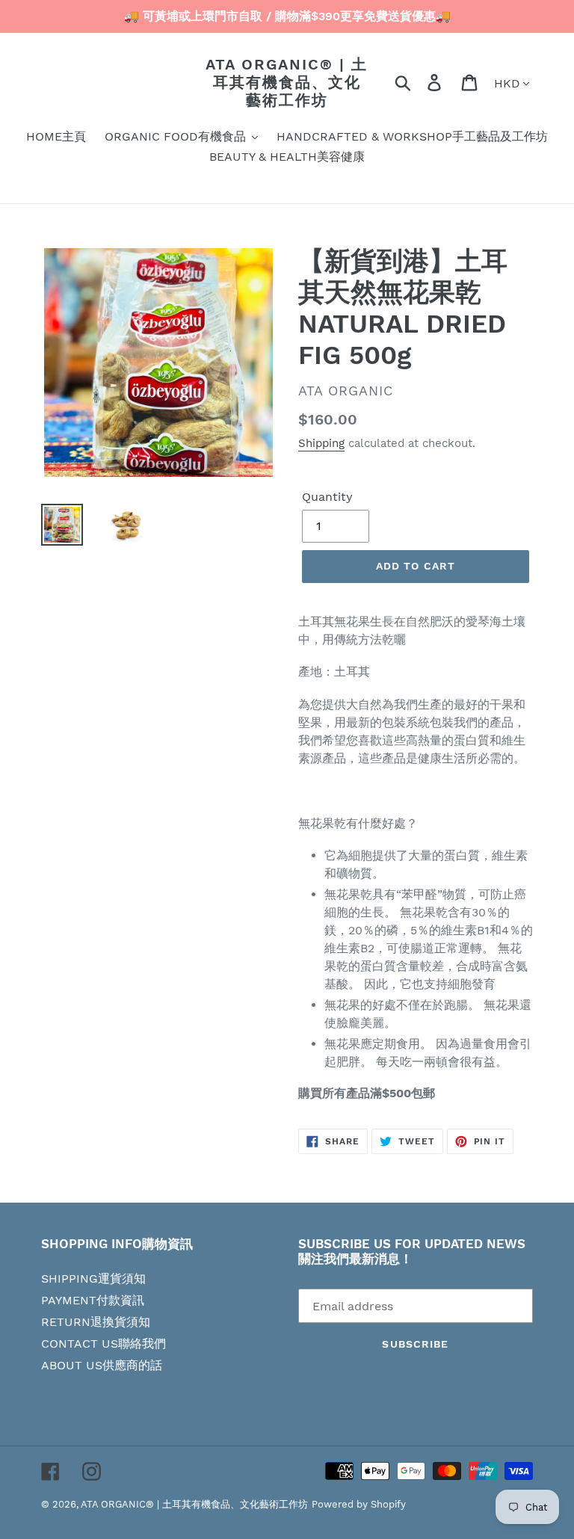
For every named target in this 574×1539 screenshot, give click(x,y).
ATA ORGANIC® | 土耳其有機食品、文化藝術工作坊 (287, 82)
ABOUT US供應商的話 (101, 1365)
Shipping (321, 443)
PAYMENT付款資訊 (92, 1300)
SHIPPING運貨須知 (93, 1278)
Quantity (327, 497)
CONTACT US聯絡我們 (103, 1343)
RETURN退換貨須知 (95, 1322)
